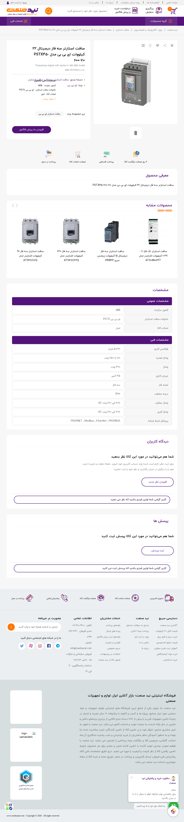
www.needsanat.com (15, 815)
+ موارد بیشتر (49, 99)
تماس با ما (94, 2)
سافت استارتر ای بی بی (49, 114)
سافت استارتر (122, 30)
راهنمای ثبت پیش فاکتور (108, 636)
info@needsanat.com (81, 648)
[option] (153, 243)
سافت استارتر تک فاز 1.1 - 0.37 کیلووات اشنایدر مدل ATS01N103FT (153, 256)
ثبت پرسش (157, 550)
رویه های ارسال (113, 631)
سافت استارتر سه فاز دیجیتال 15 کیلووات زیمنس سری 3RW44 (112, 256)
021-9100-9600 (78, 625)
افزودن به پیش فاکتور (31, 129)
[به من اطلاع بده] (172, 45)
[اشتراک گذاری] (164, 45)
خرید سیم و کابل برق (167, 636)
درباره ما (109, 2)
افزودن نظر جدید (158, 482)
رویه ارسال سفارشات (130, 2)
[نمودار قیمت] (143, 45)
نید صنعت (172, 30)
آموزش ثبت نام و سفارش (165, 648)
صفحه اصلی (171, 2)
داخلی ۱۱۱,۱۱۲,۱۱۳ (80, 659)
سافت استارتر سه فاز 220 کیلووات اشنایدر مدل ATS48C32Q (71, 256)
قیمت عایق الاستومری (167, 642)
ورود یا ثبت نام (142, 636)
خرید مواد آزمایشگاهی (167, 654)
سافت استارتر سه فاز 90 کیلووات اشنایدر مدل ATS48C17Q (30, 256)
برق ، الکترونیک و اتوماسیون (148, 30)
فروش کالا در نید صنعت (109, 659)
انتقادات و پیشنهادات (110, 654)
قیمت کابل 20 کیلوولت (166, 631)
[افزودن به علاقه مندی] (157, 45)
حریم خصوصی (113, 648)
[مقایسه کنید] (150, 45)
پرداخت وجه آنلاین (140, 631)
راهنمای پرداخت (113, 625)
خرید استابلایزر (170, 659)
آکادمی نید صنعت (168, 625)
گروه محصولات (158, 21)
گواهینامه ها (153, 2)
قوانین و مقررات (112, 642)
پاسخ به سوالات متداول (137, 625)
